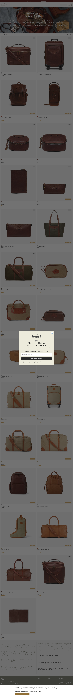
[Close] (72, 686)
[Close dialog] (52, 333)
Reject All (26, 694)
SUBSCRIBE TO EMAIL (36, 358)
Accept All (18, 694)
